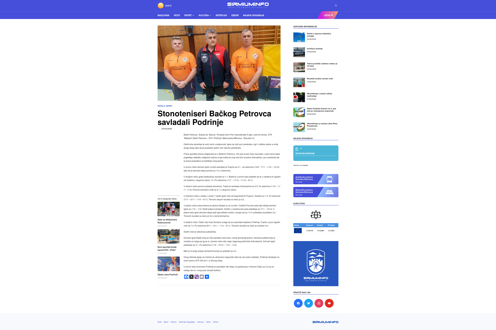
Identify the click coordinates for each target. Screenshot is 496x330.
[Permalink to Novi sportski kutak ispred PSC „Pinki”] (169, 236)
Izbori (235, 15)
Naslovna (163, 15)
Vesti (177, 15)
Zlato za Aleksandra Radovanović (167, 221)
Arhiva (215, 322)
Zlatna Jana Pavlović (168, 274)
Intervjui (221, 15)
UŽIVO (327, 15)
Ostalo (161, 106)
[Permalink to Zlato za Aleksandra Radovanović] (169, 209)
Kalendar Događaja (187, 322)
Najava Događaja (253, 15)
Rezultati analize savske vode (320, 79)
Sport (188, 15)
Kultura (204, 15)
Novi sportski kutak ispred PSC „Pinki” (167, 248)
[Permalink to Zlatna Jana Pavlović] (169, 264)
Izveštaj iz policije (315, 49)
